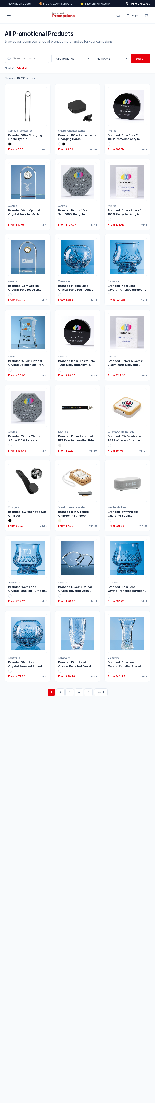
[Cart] (146, 15)
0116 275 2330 (140, 3)
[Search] (118, 15)
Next (101, 692)
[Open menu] (9, 15)
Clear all (22, 67)
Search (140, 58)
